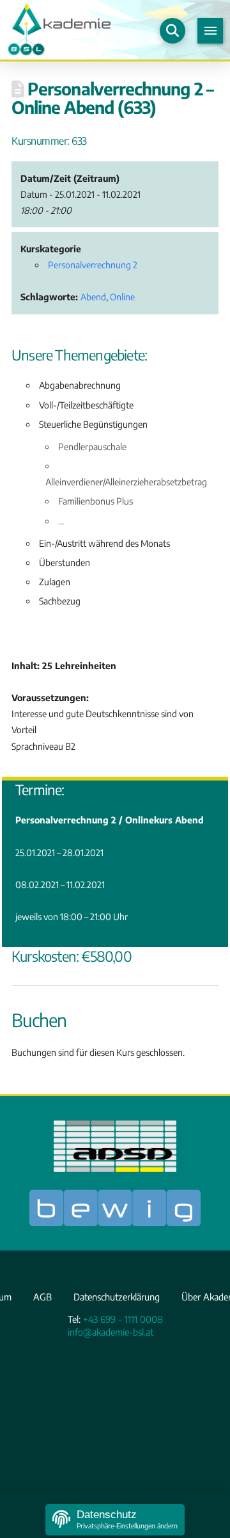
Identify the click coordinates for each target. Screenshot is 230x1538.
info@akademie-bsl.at (110, 1332)
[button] (172, 31)
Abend (93, 296)
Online (122, 296)
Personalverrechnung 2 (92, 264)
